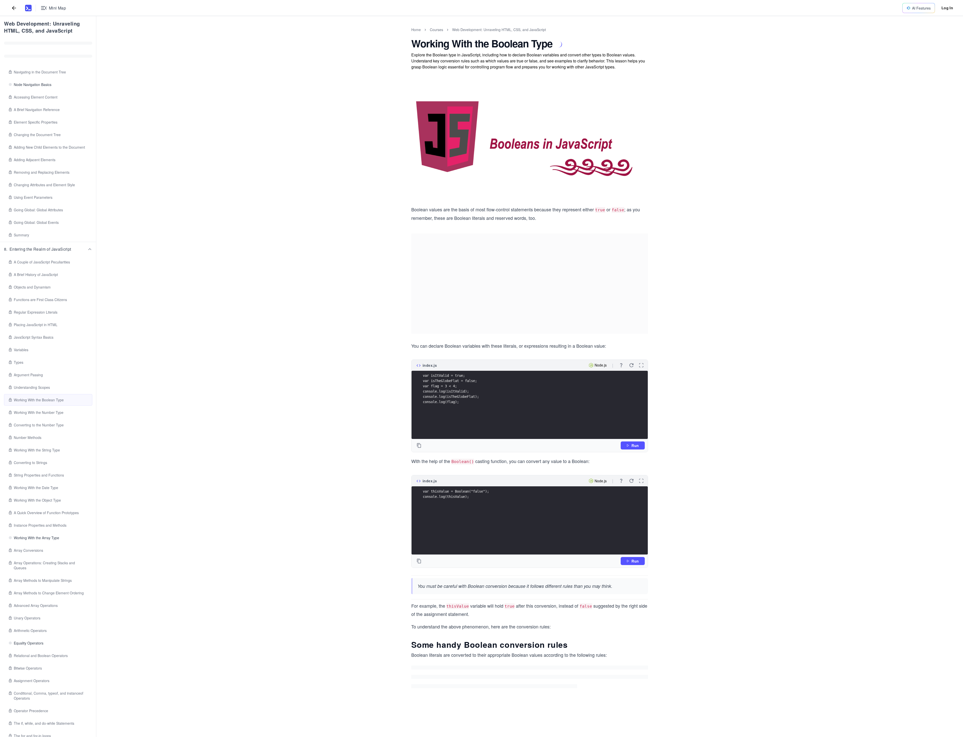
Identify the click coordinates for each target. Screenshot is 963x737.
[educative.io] (28, 8)
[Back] (14, 8)
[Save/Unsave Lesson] (559, 44)
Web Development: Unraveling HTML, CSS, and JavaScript (42, 27)
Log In (947, 8)
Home (416, 29)
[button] (48, 249)
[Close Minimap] (96, 35)
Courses (436, 29)
